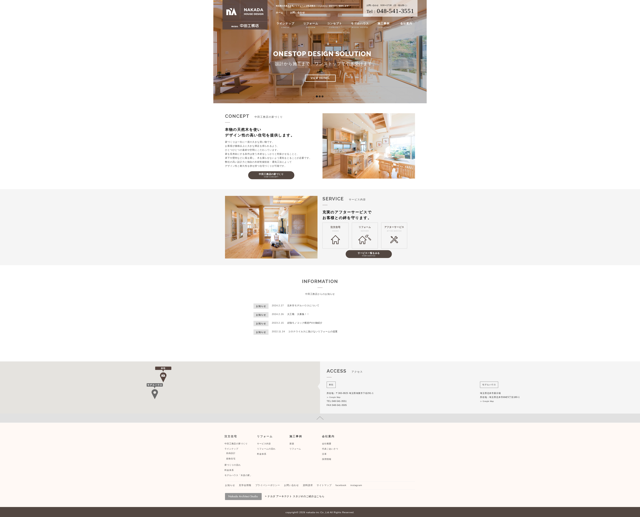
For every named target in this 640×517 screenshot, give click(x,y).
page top (320, 418)
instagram (356, 485)
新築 (292, 443)
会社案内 (406, 25)
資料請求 (308, 485)
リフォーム (310, 25)
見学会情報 (245, 485)
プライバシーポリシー (267, 485)
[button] (163, 375)
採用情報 (326, 459)
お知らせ (230, 485)
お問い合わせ (297, 12)
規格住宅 (230, 459)
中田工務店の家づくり (271, 175)
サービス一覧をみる (369, 254)
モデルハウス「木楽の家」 (238, 475)
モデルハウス (360, 25)
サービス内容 (264, 443)
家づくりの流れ (232, 465)
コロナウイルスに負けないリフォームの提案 (313, 331)
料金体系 (229, 470)
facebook (341, 485)
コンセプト (334, 25)
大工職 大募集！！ (298, 314)
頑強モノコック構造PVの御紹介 (305, 322)
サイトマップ (324, 485)
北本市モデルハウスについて (303, 305)
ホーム (279, 12)
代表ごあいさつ (330, 449)
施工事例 (385, 25)
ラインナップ (285, 25)
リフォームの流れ (266, 449)
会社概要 (326, 443)
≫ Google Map (333, 397)
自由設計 (230, 453)
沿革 (324, 454)
